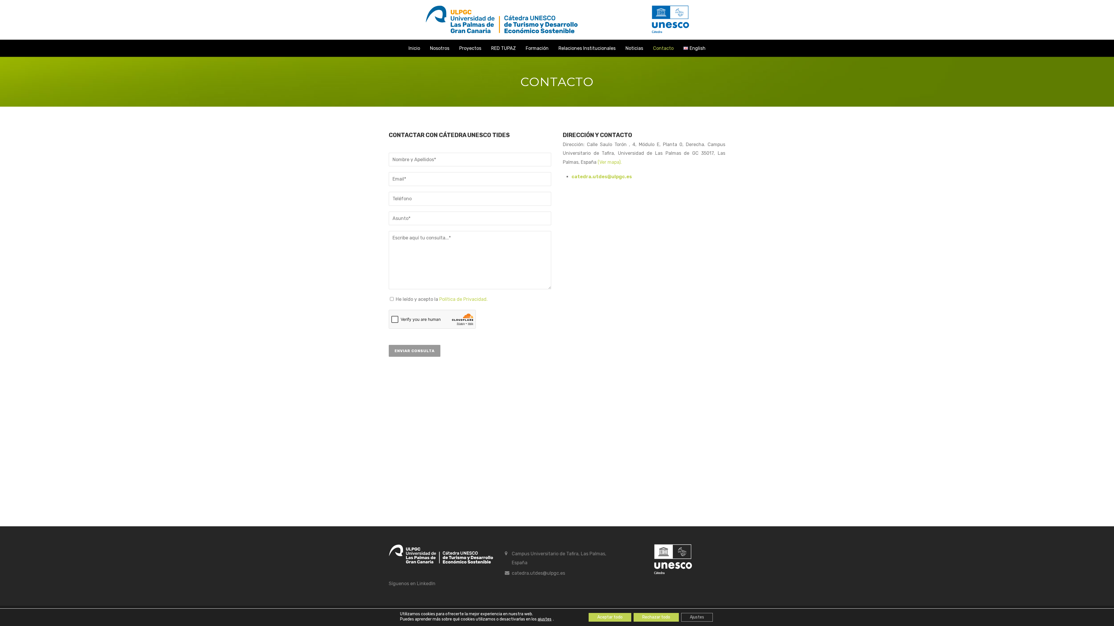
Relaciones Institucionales (587, 48)
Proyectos (470, 48)
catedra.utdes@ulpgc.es (538, 573)
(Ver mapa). (610, 162)
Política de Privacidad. (463, 299)
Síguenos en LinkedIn (412, 583)
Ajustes (697, 617)
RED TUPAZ (503, 48)
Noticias (634, 48)
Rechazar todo (656, 617)
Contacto (663, 48)
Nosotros (439, 48)
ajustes (544, 619)
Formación (537, 48)
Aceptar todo (610, 617)
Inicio (414, 48)
